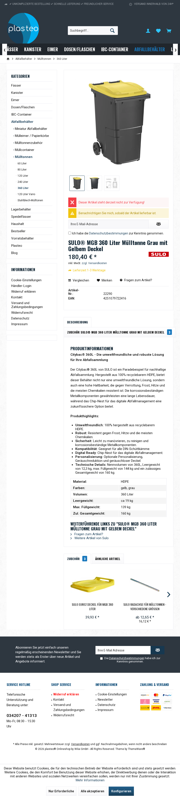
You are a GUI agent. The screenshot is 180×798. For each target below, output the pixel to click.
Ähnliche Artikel (107, 558)
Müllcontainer (24, 150)
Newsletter (105, 699)
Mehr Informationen (90, 780)
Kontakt (16, 297)
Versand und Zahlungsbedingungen (27, 305)
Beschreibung (77, 322)
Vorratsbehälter (22, 238)
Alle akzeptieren (92, 791)
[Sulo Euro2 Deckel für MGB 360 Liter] (92, 584)
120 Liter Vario (26, 194)
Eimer (15, 100)
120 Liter (22, 175)
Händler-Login (21, 286)
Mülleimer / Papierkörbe (31, 136)
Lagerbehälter (21, 209)
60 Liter (22, 163)
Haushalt (17, 224)
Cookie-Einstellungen (26, 280)
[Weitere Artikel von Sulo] (159, 259)
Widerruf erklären (23, 292)
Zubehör (76, 558)
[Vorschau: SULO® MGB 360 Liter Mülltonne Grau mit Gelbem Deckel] (77, 183)
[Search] (112, 30)
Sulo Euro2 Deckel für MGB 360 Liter (92, 606)
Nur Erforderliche (61, 791)
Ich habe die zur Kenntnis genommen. (118, 233)
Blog (14, 253)
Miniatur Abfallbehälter (30, 129)
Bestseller (18, 231)
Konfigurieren (121, 791)
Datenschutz (20, 318)
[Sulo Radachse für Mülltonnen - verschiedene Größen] (145, 584)
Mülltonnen (23, 157)
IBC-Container (21, 114)
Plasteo (16, 246)
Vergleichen (80, 280)
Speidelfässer (21, 217)
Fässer (16, 85)
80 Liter (22, 169)
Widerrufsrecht (22, 313)
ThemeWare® (136, 749)
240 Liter (22, 181)
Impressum (19, 324)
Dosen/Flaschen (23, 107)
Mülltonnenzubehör (28, 143)
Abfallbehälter (22, 122)
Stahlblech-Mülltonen (30, 200)
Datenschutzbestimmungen (108, 233)
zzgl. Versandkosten (94, 263)
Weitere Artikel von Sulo (91, 538)
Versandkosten (80, 744)
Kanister (17, 93)
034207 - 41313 (22, 715)
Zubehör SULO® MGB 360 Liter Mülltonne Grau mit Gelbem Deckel (118, 332)
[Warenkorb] (168, 30)
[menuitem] (168, 30)
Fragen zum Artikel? (138, 280)
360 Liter (23, 188)
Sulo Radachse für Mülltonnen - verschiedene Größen (144, 606)
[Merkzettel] (158, 30)
